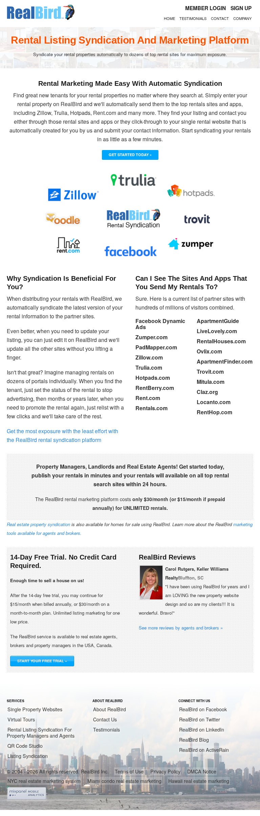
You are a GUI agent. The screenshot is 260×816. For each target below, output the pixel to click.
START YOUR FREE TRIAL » (42, 660)
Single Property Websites (34, 709)
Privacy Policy (165, 771)
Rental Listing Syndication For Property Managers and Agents (40, 732)
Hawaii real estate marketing (198, 780)
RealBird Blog (194, 739)
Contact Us (105, 719)
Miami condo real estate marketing (124, 780)
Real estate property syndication (38, 524)
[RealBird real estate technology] (40, 19)
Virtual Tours (21, 719)
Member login (205, 8)
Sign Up (241, 8)
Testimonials (193, 18)
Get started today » (130, 154)
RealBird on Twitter (199, 719)
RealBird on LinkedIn (201, 729)
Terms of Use (129, 771)
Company (242, 18)
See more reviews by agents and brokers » (181, 627)
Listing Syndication (27, 755)
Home (169, 18)
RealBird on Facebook (203, 709)
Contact (220, 18)
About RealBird (109, 709)
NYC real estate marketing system (44, 780)
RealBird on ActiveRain (204, 749)
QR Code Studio (25, 745)
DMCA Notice (201, 771)
